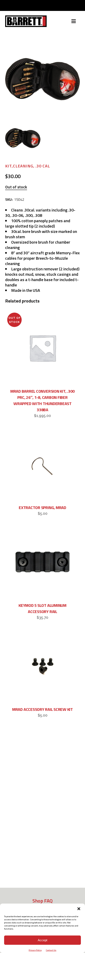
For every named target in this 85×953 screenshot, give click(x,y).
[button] (79, 909)
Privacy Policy (35, 950)
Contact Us (51, 950)
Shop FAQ (42, 900)
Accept (42, 940)
